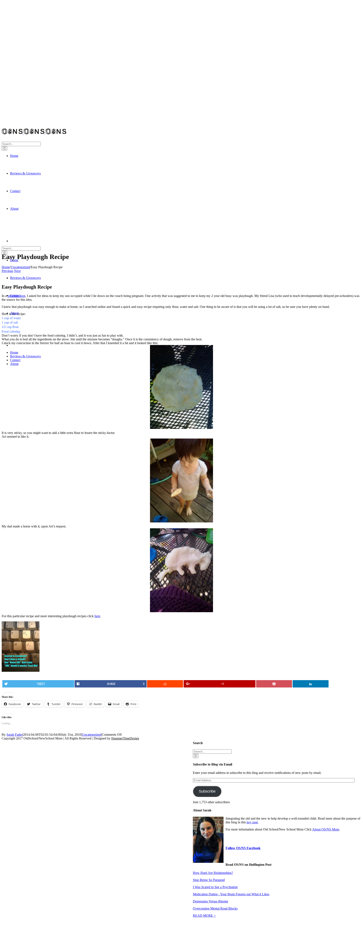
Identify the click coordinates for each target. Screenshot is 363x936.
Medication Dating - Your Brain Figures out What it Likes (231, 894)
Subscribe (207, 791)
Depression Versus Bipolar (210, 901)
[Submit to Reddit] (165, 683)
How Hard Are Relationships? (213, 873)
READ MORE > (204, 915)
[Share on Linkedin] (311, 683)
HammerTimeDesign (125, 738)
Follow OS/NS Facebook (243, 848)
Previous (7, 271)
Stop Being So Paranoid (209, 880)
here (97, 616)
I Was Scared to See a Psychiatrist (215, 887)
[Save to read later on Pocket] (274, 683)
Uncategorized (91, 734)
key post (252, 822)
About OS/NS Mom (325, 829)
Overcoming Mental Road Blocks (215, 908)
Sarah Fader (14, 734)
